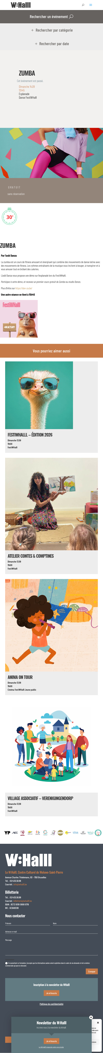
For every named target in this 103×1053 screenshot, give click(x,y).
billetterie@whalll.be (23, 900)
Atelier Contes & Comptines (31, 556)
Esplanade (24, 94)
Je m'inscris (51, 993)
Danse (22, 97)
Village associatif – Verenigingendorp (40, 798)
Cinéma (11, 689)
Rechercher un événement (49, 16)
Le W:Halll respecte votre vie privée (51, 1047)
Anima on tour (20, 677)
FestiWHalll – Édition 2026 (30, 434)
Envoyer (91, 971)
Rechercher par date (54, 43)
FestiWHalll (31, 97)
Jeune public (30, 689)
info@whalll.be (20, 884)
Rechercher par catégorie (54, 29)
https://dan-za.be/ (23, 288)
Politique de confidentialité (51, 1003)
